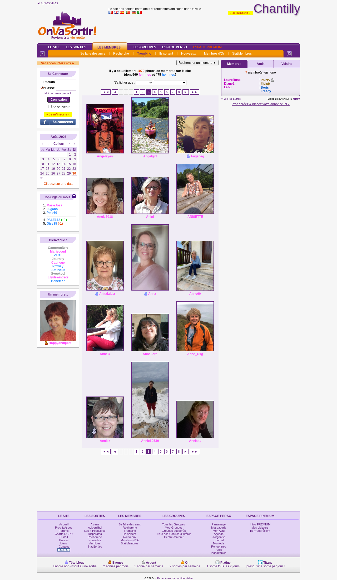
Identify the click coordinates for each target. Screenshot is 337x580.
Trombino (144, 53)
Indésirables (218, 552)
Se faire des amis (92, 53)
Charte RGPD (64, 533)
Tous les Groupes (173, 524)
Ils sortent (166, 53)
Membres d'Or (214, 53)
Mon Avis (219, 543)
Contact (64, 546)
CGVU (64, 537)
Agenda (219, 533)
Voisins (286, 64)
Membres (234, 64)
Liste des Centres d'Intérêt (174, 533)
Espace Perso (174, 47)
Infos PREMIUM (260, 524)
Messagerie (218, 527)
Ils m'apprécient (260, 530)
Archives (95, 543)
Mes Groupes (173, 527)
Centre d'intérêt (174, 537)
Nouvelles (94, 540)
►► (194, 92)
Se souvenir (61, 107)
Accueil (63, 524)
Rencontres (218, 546)
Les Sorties (76, 47)
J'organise (218, 537)
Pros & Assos (63, 527)
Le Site (54, 47)
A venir (95, 524)
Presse (63, 540)
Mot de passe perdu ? (57, 93)
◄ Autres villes (47, 3)
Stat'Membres (242, 53)
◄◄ (106, 92)
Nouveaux (188, 53)
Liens (63, 543)
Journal (219, 540)
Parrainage (219, 524)
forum (296, 98)
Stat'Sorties (95, 546)
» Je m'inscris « (240, 12)
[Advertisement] (204, 27)
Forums (64, 530)
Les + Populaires (95, 530)
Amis (261, 64)
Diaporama (95, 533)
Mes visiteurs (260, 527)
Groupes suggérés (174, 530)
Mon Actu (219, 530)
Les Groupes (144, 47)
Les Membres (109, 47)
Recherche (121, 53)
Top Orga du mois (57, 197)
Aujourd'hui (95, 527)
